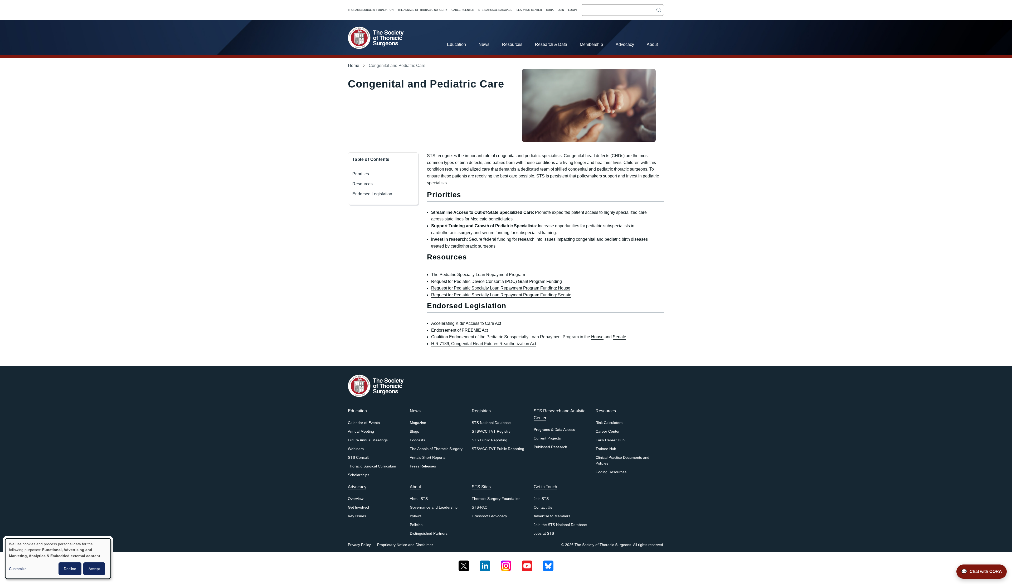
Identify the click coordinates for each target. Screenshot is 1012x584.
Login (572, 9)
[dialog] (58, 558)
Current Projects (547, 438)
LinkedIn (485, 564)
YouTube (527, 564)
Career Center (462, 9)
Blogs (414, 431)
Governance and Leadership (434, 507)
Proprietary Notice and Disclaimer (405, 545)
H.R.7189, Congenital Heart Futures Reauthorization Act (483, 343)
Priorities (360, 174)
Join (561, 9)
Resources (512, 44)
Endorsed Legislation (372, 194)
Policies (416, 525)
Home (353, 65)
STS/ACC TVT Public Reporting (498, 449)
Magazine (418, 423)
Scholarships (358, 475)
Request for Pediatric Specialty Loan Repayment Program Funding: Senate (501, 295)
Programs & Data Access (554, 430)
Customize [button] (18, 569)
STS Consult (358, 458)
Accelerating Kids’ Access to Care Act (466, 323)
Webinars (356, 449)
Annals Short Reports (427, 458)
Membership (591, 44)
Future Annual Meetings (368, 440)
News (484, 44)
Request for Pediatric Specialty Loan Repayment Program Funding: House (500, 288)
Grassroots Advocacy (489, 516)
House (597, 337)
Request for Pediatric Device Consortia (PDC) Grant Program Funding (496, 281)
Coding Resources (611, 472)
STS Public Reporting (489, 440)
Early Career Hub (610, 440)
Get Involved (358, 507)
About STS (419, 499)
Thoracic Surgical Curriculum (372, 466)
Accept (94, 569)
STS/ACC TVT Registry (491, 431)
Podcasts (417, 440)
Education (456, 44)
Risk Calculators (609, 423)
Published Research (550, 447)
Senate (619, 337)
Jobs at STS (544, 533)
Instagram (506, 564)
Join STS (541, 499)
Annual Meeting (361, 431)
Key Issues (357, 516)
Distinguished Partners (428, 533)
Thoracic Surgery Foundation (370, 9)
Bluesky (548, 564)
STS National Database (495, 9)
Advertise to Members (552, 516)
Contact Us (543, 507)
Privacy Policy (359, 545)
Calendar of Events (364, 423)
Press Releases (423, 466)
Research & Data (551, 44)
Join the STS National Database (560, 525)
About (652, 44)
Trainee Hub (606, 449)
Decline (70, 569)
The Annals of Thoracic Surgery (422, 9)
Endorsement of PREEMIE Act (459, 330)
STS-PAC (479, 507)
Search (659, 10)
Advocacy (625, 44)
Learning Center (529, 9)
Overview (355, 499)
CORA (550, 9)
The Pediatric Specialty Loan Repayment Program (478, 274)
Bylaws (415, 516)
